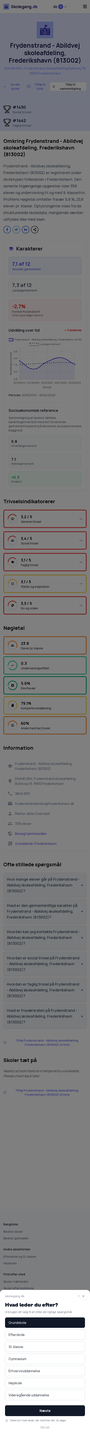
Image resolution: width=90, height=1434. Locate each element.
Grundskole (17, 1322)
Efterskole (17, 1334)
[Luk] (83, 1296)
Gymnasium (17, 1359)
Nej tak (45, 1427)
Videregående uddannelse (29, 1395)
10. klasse (16, 1346)
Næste (45, 1410)
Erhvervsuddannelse (24, 1371)
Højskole (15, 1383)
